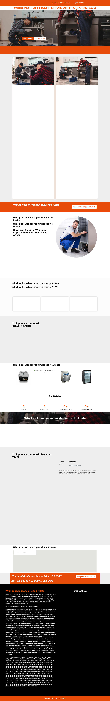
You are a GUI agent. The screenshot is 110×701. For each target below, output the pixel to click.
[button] (58, 468)
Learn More (27, 38)
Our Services (40, 38)
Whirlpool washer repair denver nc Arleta (35, 204)
